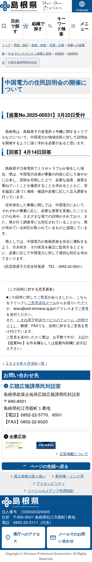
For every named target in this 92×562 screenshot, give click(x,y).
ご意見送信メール (42, 302)
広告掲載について (74, 453)
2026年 (59, 53)
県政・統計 (21, 45)
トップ (6, 45)
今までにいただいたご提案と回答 (30, 53)
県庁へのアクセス (26, 537)
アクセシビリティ (50, 483)
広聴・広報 (57, 45)
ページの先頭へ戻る (49, 466)
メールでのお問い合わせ (72, 537)
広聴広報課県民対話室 (22, 62)
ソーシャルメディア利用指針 (50, 490)
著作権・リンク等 (69, 476)
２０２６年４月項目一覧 (25, 363)
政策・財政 (39, 45)
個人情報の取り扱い (30, 476)
